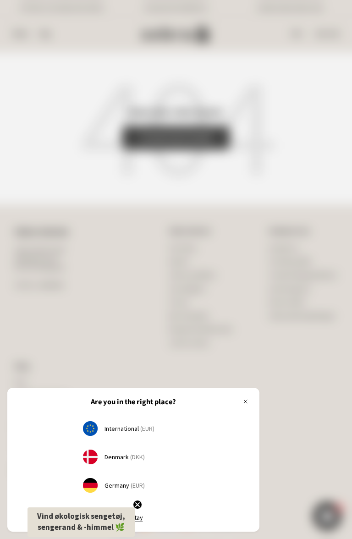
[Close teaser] (137, 504)
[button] (81, 522)
